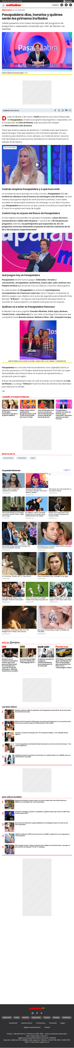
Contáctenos (40, 1023)
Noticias (25, 1017)
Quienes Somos (26, 1023)
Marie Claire (36, 1017)
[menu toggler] (3, 5)
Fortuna (47, 1017)
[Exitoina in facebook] (66, 4)
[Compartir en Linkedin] (66, 110)
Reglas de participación (32, 1027)
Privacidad (53, 1023)
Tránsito (47, 1027)
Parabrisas (66, 1017)
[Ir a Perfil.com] (67, 2)
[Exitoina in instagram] (61, 4)
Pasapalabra (22, 458)
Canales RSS (13, 1023)
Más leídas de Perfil (12, 797)
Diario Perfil (7, 1017)
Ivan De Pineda (8, 458)
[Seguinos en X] (70, 4)
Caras (17, 1017)
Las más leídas (9, 707)
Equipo (62, 1023)
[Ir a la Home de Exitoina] (15, 5)
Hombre (56, 1017)
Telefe (33, 458)
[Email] (70, 110)
